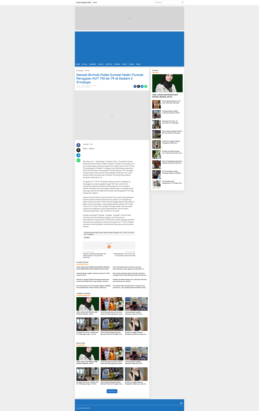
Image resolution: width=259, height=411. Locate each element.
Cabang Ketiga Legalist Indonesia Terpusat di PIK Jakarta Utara (93, 274)
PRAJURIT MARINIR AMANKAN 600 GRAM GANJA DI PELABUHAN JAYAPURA (94, 254)
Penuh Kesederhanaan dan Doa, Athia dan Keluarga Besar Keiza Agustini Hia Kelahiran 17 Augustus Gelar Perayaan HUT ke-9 (128, 268)
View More (112, 391)
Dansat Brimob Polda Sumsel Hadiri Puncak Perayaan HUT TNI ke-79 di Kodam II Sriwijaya (109, 233)
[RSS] (109, 246)
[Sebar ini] (135, 86)
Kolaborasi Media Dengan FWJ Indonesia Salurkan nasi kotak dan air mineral (130, 280)
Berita (82, 87)
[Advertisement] (129, 47)
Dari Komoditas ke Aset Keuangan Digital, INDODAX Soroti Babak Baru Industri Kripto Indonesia (93, 286)
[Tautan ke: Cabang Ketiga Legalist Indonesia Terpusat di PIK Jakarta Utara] (156, 114)
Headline (87, 237)
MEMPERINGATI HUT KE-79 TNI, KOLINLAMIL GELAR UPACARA (124, 254)
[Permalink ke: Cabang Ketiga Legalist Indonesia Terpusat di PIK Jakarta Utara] (136, 304)
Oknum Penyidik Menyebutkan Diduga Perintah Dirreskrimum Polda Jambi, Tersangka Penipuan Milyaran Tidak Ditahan (172, 162)
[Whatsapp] (145, 86)
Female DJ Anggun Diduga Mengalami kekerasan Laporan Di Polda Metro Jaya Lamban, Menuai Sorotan (92, 280)
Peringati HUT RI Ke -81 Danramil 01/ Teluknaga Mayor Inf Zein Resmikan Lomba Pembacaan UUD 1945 (87, 333)
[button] (182, 2)
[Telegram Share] (142, 86)
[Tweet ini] (138, 86)
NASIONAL (87, 87)
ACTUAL (78, 87)
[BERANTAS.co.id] (129, 18)
